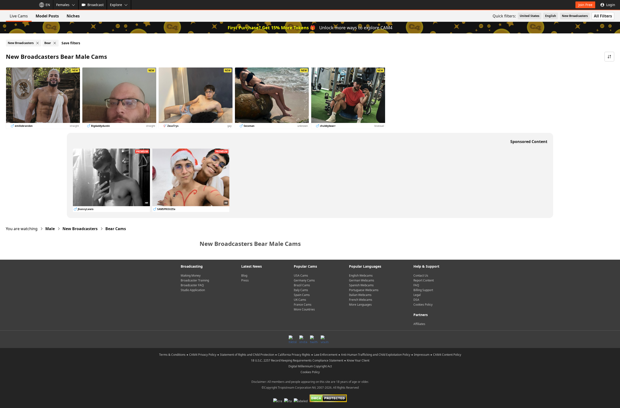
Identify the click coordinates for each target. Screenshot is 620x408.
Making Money (191, 275)
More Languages (360, 304)
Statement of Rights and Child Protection (247, 355)
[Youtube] (324, 339)
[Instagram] (303, 339)
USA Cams (301, 275)
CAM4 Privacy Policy (202, 355)
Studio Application (193, 290)
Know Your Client (358, 360)
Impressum (421, 355)
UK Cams (300, 300)
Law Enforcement (325, 355)
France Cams (302, 304)
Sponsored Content (528, 141)
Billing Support (423, 290)
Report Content (423, 280)
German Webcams (361, 280)
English (550, 16)
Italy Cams (301, 290)
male (50, 228)
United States (529, 16)
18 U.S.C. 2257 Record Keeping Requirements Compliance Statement (297, 360)
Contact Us (420, 275)
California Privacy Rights (294, 355)
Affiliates (419, 324)
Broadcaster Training (195, 280)
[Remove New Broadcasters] (37, 43)
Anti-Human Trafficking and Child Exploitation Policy (375, 355)
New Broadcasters (575, 16)
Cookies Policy (423, 304)
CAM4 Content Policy (447, 355)
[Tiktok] (292, 339)
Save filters (71, 43)
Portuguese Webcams (364, 290)
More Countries (304, 309)
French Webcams (360, 300)
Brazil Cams (302, 285)
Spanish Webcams (361, 285)
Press (245, 280)
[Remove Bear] (55, 43)
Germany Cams (304, 280)
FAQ (416, 285)
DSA (416, 300)
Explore (116, 4)
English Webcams (361, 275)
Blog (244, 275)
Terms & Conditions (172, 355)
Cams (115, 228)
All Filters (603, 16)
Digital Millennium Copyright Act (310, 366)
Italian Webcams (360, 295)
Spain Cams (302, 295)
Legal (417, 295)
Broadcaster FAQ (192, 285)
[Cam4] (17, 5)
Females (63, 4)
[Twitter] (314, 339)
